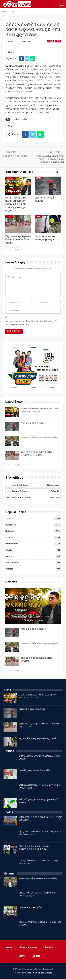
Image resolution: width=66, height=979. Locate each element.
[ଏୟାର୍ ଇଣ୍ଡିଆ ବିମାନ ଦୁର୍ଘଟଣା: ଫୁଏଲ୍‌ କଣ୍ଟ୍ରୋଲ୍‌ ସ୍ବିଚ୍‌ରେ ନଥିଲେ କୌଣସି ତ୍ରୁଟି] (10, 925)
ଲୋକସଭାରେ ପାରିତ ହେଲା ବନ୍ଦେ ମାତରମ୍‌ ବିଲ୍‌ (40, 437)
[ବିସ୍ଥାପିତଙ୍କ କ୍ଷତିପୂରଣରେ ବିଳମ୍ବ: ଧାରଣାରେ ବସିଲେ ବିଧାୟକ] (18, 224)
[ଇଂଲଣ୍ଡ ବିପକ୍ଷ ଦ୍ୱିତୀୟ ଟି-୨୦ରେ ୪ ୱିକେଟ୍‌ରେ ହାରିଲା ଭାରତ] (10, 864)
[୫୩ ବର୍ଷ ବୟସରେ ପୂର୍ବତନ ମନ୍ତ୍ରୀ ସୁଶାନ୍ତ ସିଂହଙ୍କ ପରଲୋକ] (10, 759)
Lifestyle (9, 550)
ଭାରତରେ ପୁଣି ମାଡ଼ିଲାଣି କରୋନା (15, 156)
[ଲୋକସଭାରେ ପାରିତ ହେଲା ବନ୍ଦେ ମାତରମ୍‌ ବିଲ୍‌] (12, 441)
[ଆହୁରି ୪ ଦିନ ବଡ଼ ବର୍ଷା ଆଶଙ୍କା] (48, 186)
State (58, 41)
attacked (16, 119)
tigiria (24, 119)
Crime (50, 41)
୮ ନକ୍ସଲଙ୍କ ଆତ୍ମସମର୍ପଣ (30, 907)
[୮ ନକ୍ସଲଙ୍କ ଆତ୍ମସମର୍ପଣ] (10, 911)
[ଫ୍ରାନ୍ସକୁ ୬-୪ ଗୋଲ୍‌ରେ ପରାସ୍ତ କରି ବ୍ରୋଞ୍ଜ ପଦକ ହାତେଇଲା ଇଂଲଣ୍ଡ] (10, 835)
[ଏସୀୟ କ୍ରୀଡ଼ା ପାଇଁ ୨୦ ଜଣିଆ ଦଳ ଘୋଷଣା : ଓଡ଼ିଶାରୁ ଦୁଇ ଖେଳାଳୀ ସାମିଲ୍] (10, 820)
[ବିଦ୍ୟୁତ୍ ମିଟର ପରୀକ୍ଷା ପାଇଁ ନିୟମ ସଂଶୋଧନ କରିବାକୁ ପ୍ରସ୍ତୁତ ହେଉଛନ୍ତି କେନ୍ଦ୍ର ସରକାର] (10, 896)
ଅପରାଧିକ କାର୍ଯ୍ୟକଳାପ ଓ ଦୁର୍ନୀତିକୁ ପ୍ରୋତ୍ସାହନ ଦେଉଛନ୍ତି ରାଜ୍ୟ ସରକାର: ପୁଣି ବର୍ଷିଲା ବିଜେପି (50, 159)
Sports (8, 556)
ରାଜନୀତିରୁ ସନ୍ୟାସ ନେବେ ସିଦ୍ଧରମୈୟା (35, 770)
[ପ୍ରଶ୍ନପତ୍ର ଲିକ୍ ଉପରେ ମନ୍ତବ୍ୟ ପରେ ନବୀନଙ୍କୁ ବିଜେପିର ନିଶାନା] (10, 788)
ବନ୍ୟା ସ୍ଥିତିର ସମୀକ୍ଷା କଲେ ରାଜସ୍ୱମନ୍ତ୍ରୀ (37, 738)
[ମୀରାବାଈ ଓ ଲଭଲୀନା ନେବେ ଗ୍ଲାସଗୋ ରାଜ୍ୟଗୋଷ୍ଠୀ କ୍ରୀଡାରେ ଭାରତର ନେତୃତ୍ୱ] (10, 850)
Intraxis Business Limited (39, 972)
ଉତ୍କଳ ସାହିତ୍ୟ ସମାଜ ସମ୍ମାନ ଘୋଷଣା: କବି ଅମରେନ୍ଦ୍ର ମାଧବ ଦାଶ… (33, 618)
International (11, 544)
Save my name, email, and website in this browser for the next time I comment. (32, 323)
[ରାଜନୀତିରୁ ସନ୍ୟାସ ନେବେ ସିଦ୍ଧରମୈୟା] (10, 774)
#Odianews (10, 525)
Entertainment (12, 562)
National (9, 531)
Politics (9, 537)
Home (9, 947)
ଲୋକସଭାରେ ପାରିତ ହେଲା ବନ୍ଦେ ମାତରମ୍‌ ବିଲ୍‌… (40, 643)
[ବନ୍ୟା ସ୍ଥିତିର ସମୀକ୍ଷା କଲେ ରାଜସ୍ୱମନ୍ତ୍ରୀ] (48, 224)
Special (9, 569)
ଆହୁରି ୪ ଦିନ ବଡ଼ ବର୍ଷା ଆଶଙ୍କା (34, 423)
